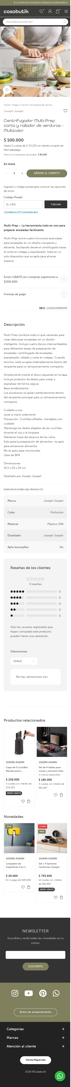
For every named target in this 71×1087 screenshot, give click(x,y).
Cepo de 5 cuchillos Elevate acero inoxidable (17, 769)
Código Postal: (13, 197)
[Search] (65, 22)
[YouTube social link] (28, 993)
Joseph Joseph (13, 111)
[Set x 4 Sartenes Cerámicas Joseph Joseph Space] (52, 838)
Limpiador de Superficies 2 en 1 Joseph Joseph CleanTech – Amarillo (18, 865)
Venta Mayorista (35, 1059)
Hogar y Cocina (20, 105)
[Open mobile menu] (66, 11)
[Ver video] (7, 90)
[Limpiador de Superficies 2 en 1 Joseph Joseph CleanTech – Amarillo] (19, 838)
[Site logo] (16, 11)
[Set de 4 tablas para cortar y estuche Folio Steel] (52, 742)
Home (7, 105)
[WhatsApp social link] (56, 993)
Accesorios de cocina (41, 105)
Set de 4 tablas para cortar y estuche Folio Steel (51, 769)
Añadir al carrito (47, 173)
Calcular (56, 204)
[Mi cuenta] (50, 11)
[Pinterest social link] (43, 993)
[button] (4, 61)
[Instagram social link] (14, 993)
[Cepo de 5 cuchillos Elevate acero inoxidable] (19, 742)
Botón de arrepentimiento (35, 1012)
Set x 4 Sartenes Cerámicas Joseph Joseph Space (49, 865)
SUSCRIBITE (35, 966)
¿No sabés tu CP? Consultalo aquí (21, 212)
